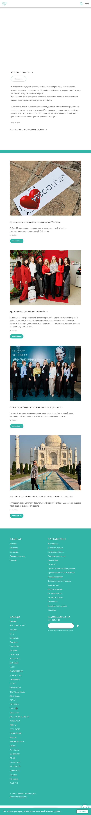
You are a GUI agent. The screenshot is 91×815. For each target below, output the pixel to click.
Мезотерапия (53, 544)
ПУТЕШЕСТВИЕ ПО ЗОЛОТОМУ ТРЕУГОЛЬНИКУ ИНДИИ (41, 496)
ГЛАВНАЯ (16, 539)
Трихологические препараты (59, 581)
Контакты (14, 548)
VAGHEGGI (15, 754)
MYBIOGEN (15, 721)
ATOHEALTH (15, 675)
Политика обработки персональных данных (60, 630)
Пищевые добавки (55, 577)
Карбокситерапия (55, 589)
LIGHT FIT (14, 655)
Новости (13, 560)
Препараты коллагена (56, 556)
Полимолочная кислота (57, 606)
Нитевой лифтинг (55, 593)
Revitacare (14, 642)
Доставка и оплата (17, 556)
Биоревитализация (55, 548)
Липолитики (53, 560)
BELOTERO (15, 766)
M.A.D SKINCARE (18, 626)
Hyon (12, 634)
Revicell (13, 621)
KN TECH (14, 663)
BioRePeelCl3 (15, 688)
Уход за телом (53, 585)
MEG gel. (13, 725)
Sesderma (13, 630)
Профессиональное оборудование (61, 568)
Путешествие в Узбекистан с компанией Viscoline (35, 222)
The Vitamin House (17, 692)
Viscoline (13, 775)
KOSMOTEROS (16, 671)
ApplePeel (14, 783)
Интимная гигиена (55, 598)
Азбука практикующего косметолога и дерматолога (36, 407)
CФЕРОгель (15, 646)
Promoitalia (14, 638)
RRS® (12, 758)
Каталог (13, 544)
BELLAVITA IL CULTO (19, 717)
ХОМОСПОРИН (17, 742)
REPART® (14, 704)
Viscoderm (14, 779)
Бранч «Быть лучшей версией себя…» (29, 311)
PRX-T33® (14, 713)
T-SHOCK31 (15, 659)
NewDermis (14, 750)
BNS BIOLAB (15, 733)
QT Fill (13, 684)
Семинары (14, 552)
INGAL (13, 700)
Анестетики (53, 602)
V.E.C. (12, 667)
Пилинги (51, 564)
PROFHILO (14, 771)
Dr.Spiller (13, 650)
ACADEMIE (15, 762)
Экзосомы (52, 610)
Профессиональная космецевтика (61, 573)
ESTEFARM (15, 729)
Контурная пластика (56, 552)
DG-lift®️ (14, 708)
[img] (4, 4)
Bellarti (12, 746)
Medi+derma (15, 696)
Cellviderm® (15, 679)
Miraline (13, 737)
